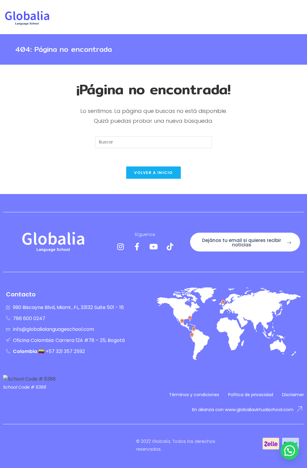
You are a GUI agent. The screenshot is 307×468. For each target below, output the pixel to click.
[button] (290, 451)
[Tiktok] (169, 246)
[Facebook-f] (137, 246)
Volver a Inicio (153, 172)
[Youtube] (153, 246)
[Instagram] (120, 246)
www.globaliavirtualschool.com (259, 409)
